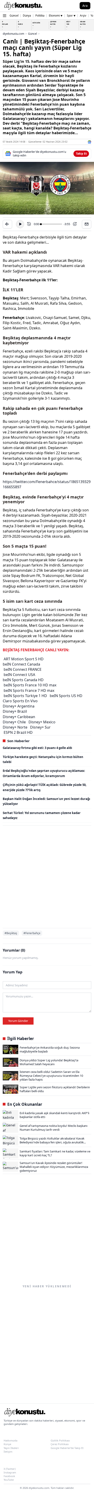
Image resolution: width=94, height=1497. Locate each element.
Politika (39, 15)
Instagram (10, 1472)
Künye (7, 1444)
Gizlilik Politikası (60, 1440)
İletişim (8, 1451)
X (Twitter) (10, 1468)
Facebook (9, 1476)
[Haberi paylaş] (7, 224)
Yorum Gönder (18, 1021)
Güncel (14, 15)
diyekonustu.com (13, 33)
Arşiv (83, 15)
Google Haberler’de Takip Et (67, 1448)
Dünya (27, 15)
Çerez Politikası (60, 1444)
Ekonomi (56, 15)
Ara (85, 5)
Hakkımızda (10, 1440)
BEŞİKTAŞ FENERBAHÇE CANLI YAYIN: (36, 649)
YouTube (9, 1479)
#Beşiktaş (11, 933)
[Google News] (89, 142)
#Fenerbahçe (32, 933)
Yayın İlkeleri (11, 1448)
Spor (71, 15)
